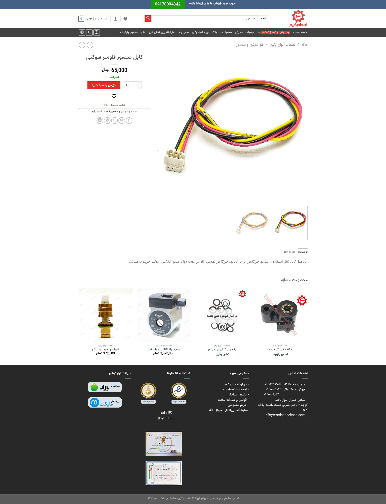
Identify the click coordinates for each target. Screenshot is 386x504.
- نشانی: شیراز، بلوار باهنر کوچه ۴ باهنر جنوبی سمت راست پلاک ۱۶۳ (283, 405)
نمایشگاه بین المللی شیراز (161, 33)
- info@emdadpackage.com (286, 415)
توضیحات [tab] (303, 252)
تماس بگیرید (280, 354)
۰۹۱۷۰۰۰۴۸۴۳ (286, 394)
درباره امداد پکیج (200, 33)
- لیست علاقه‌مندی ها (235, 389)
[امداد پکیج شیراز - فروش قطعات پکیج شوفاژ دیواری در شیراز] (291, 18)
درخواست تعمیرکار (244, 33)
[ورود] (115, 18)
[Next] (162, 127)
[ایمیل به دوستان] (114, 120)
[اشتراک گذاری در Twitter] (121, 120)
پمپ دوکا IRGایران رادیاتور (164, 350)
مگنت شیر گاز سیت (280, 350)
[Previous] (299, 127)
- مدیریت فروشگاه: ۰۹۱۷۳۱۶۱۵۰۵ (286, 384)
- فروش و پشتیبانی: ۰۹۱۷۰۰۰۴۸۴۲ (287, 389)
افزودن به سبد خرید (103, 85)
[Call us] (89, 32)
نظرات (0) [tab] (289, 252)
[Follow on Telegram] (82, 32)
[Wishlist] (125, 18)
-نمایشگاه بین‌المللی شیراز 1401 (228, 410)
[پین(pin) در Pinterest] (107, 120)
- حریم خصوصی (238, 405)
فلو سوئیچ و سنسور (250, 45)
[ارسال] (148, 18)
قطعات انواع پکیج (282, 45)
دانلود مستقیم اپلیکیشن (132, 33)
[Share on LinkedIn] (99, 120)
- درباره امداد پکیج (237, 384)
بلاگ (214, 33)
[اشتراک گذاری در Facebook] (129, 120)
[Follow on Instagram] (96, 32)
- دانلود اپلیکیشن (238, 394)
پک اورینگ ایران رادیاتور (222, 350)
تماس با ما (183, 33)
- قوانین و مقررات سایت (233, 400)
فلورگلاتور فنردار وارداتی (105, 350)
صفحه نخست (300, 33)
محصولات (227, 33)
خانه (304, 45)
